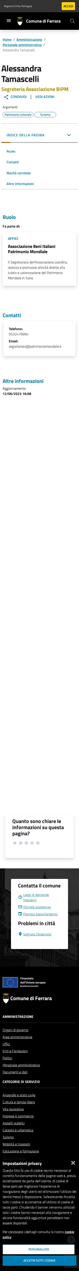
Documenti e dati (15, 1072)
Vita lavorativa (13, 1109)
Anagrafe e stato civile (19, 1095)
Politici (7, 1058)
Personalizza (39, 1249)
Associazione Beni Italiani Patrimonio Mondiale (31, 249)
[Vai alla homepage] (21, 21)
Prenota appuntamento (40, 914)
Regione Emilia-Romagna (18, 6)
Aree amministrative (17, 1037)
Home (7, 39)
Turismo (8, 1137)
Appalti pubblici (14, 1123)
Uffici (6, 1044)
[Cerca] (72, 21)
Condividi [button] (18, 96)
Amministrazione (29, 39)
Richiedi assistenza (37, 907)
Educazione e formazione (21, 1151)
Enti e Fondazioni (15, 1051)
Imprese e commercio (18, 1116)
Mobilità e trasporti (16, 1144)
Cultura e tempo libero (19, 1102)
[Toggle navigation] (8, 20)
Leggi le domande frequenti (36, 897)
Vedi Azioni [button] (44, 96)
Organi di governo (15, 1030)
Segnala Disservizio (37, 934)
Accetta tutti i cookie (39, 1260)
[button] (39, 135)
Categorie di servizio (21, 1081)
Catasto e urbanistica (18, 1130)
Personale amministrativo (22, 44)
